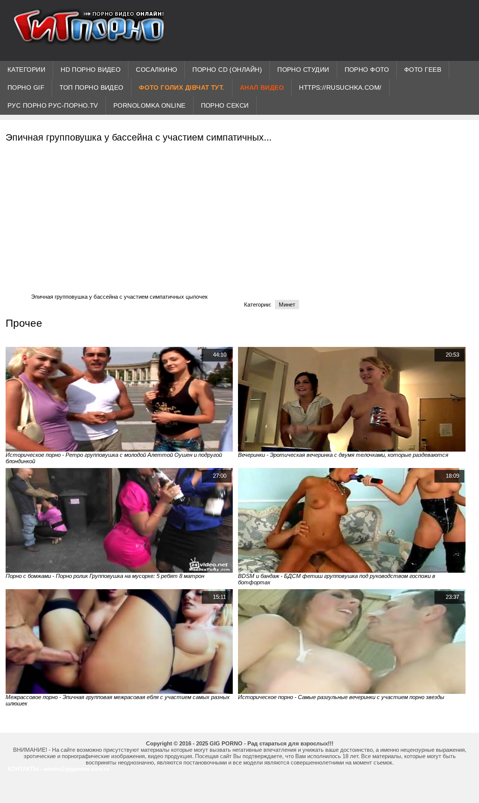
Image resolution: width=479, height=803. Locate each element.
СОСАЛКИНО (156, 69)
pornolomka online (149, 105)
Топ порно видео (91, 87)
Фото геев (422, 69)
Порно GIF (25, 87)
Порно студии (303, 69)
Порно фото (367, 69)
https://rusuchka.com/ (340, 87)
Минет (287, 304)
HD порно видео (90, 69)
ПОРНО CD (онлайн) (227, 69)
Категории (26, 69)
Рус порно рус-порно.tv (52, 105)
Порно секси (225, 105)
